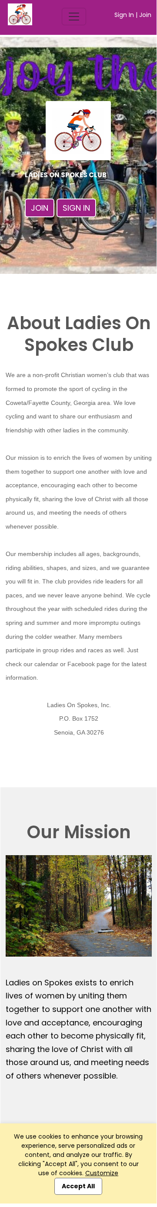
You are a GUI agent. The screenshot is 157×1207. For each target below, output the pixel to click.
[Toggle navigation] (74, 16)
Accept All (78, 1186)
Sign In (124, 14)
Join (145, 14)
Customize (101, 1173)
